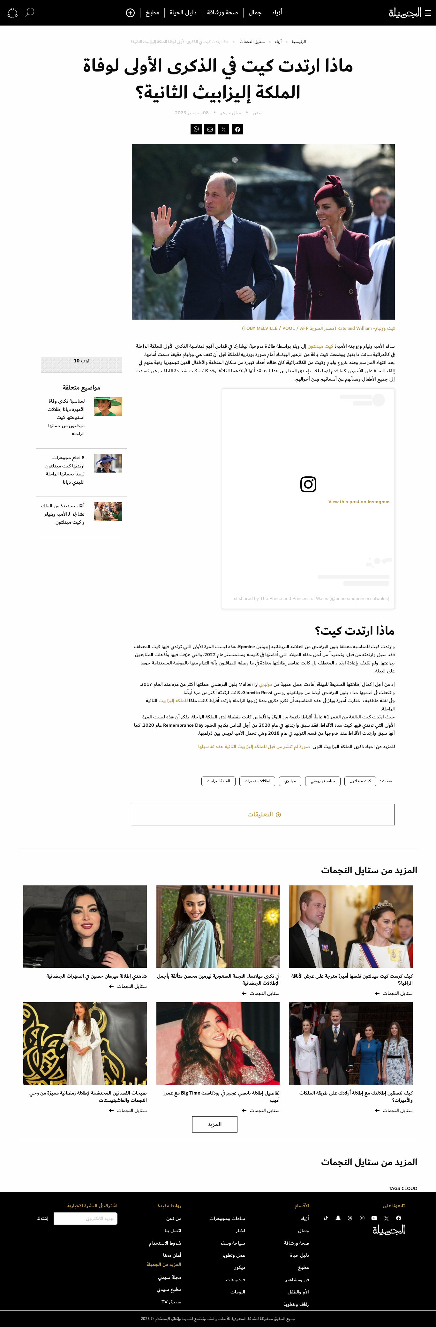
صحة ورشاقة (222, 13)
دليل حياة (299, 1255)
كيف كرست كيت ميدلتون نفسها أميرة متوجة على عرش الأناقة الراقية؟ (352, 980)
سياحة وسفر (233, 1243)
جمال (255, 13)
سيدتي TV (171, 1302)
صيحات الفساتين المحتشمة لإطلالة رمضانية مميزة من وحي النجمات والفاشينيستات (88, 1096)
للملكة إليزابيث (173, 700)
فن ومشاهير (297, 1280)
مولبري (266, 684)
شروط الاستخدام (165, 1243)
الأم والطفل (298, 1292)
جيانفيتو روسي (323, 781)
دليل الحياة (183, 13)
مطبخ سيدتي (169, 1289)
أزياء (277, 13)
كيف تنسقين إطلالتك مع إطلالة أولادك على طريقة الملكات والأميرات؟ (356, 1096)
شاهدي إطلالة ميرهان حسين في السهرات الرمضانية (97, 976)
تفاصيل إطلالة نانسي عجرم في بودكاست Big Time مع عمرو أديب (221, 1096)
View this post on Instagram (358, 501)
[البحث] (30, 12)
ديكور (240, 1267)
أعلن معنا (172, 1255)
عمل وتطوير (233, 1255)
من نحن (173, 1218)
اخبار (240, 1230)
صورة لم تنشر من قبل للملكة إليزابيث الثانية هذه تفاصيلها (254, 746)
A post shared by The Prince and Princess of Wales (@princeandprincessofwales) (307, 598)
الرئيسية (299, 41)
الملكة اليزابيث (218, 781)
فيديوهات (235, 1280)
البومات (237, 1292)
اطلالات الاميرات (257, 781)
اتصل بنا (173, 1230)
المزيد (215, 1124)
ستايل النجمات (252, 41)
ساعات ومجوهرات (227, 1218)
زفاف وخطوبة (296, 1304)
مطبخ (152, 13)
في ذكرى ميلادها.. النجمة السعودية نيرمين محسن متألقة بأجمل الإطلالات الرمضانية (218, 980)
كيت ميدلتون (321, 346)
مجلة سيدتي (169, 1277)
